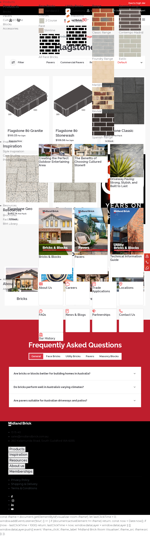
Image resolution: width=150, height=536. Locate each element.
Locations (147, 256)
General (36, 356)
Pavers (90, 356)
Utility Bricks (73, 356)
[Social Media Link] (12, 496)
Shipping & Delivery (24, 484)
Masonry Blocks (109, 356)
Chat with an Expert (147, 268)
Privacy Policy (20, 480)
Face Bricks (53, 356)
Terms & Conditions (24, 488)
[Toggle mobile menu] (143, 19)
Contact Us (147, 262)
